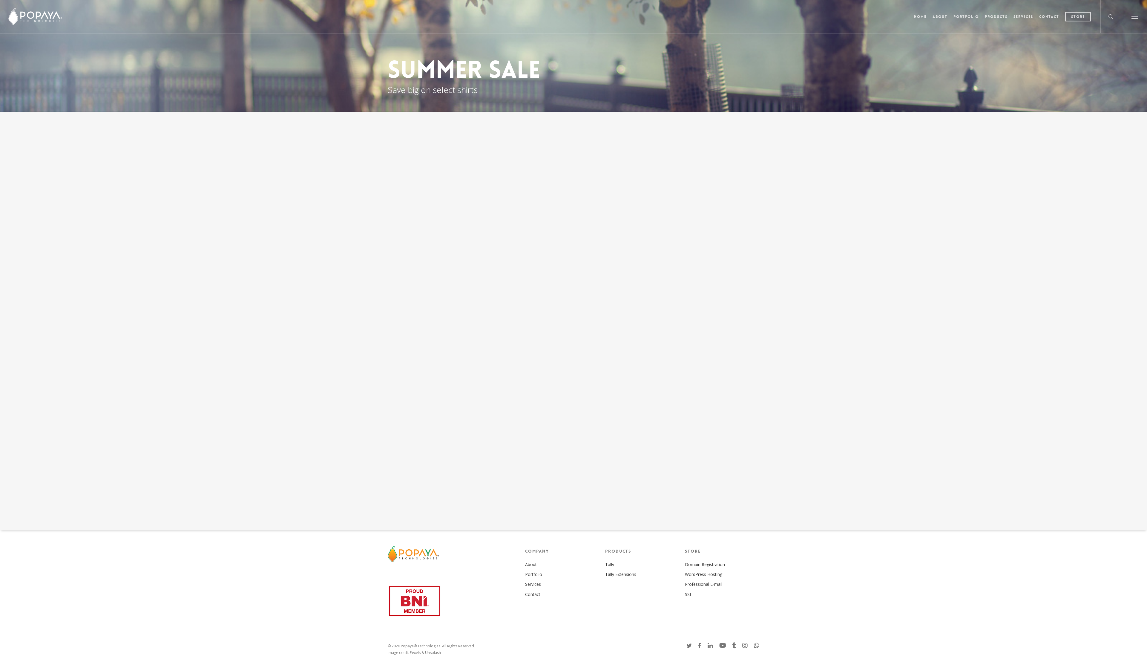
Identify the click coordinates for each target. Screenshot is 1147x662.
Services (533, 584)
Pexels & (417, 652)
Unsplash (433, 652)
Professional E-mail (703, 584)
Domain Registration (705, 564)
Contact (532, 594)
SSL (688, 594)
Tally (609, 564)
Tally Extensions (620, 574)
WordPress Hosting (703, 574)
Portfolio (533, 574)
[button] (1135, 16)
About (531, 564)
